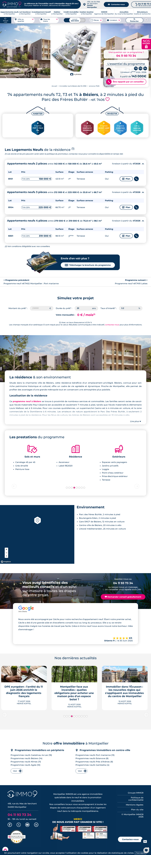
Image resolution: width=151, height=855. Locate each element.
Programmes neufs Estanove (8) (92, 758)
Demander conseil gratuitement (123, 597)
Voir (15, 771)
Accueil (54, 86)
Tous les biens (46, 20)
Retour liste (5, 21)
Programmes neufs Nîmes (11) (26, 761)
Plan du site (137, 809)
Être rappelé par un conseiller (126, 82)
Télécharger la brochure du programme (88, 265)
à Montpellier (25, 13)
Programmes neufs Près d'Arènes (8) (94, 761)
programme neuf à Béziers (27, 401)
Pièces (96, 20)
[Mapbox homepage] (6, 561)
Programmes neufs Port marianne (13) (95, 755)
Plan (126, 179)
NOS (146, 43)
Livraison (113, 20)
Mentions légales (134, 805)
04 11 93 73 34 (126, 55)
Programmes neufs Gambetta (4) (92, 765)
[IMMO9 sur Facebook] (10, 825)
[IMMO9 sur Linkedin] (36, 825)
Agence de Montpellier (104, 13)
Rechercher (134, 20)
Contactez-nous (116, 4)
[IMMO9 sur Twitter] (19, 825)
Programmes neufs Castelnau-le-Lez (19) (31, 755)
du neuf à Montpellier (124, 13)
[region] (37, 534)
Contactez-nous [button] (130, 839)
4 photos (77, 74)
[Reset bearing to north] (6, 556)
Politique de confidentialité (135, 798)
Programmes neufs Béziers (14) (26, 758)
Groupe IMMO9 (135, 793)
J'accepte (140, 853)
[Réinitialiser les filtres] (146, 20)
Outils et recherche (142, 13)
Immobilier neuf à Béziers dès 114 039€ (73, 86)
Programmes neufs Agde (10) (25, 765)
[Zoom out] (6, 552)
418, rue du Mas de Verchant (93, 4)
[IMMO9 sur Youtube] (27, 825)
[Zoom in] (6, 549)
